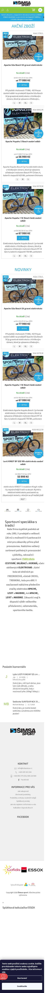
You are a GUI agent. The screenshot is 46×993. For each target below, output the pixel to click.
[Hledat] (2, 10)
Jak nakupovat (23, 791)
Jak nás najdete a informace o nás (23, 804)
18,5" (23, 499)
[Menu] (40, 10)
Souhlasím (22, 986)
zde (3, 972)
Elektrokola (28, 559)
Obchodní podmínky (23, 794)
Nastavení (22, 978)
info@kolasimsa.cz (25, 768)
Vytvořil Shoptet (17, 884)
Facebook (25, 779)
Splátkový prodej (23, 801)
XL (26, 103)
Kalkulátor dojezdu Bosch (23, 807)
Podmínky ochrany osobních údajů (23, 798)
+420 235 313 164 (25, 772)
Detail (24, 85)
